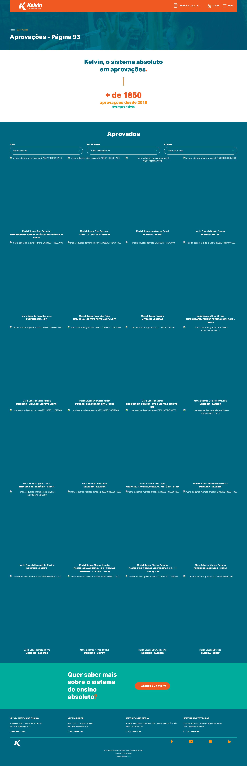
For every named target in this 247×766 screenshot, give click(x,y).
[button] (189, 6)
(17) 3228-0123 (75, 731)
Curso (168, 144)
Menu (231, 6)
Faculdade (93, 144)
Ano (12, 144)
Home (12, 30)
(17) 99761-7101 (18, 731)
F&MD (129, 756)
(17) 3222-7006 (191, 731)
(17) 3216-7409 (133, 731)
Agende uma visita (154, 686)
